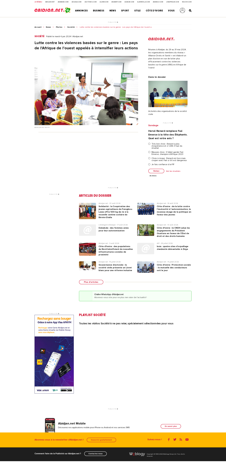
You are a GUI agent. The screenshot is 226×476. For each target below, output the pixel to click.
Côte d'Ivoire (154, 10)
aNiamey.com (116, 2)
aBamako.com (63, 2)
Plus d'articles (91, 282)
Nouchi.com (186, 2)
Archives (153, 176)
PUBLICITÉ (112, 22)
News (112, 10)
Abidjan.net (50, 2)
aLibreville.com (143, 2)
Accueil (38, 27)
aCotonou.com (91, 2)
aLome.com (104, 2)
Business (98, 10)
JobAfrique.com (172, 2)
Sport (125, 10)
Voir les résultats (173, 171)
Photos (59, 27)
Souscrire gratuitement (101, 440)
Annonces (81, 10)
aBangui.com (158, 2)
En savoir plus (171, 426)
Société (71, 27)
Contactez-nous (95, 454)
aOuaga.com (76, 2)
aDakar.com (129, 2)
